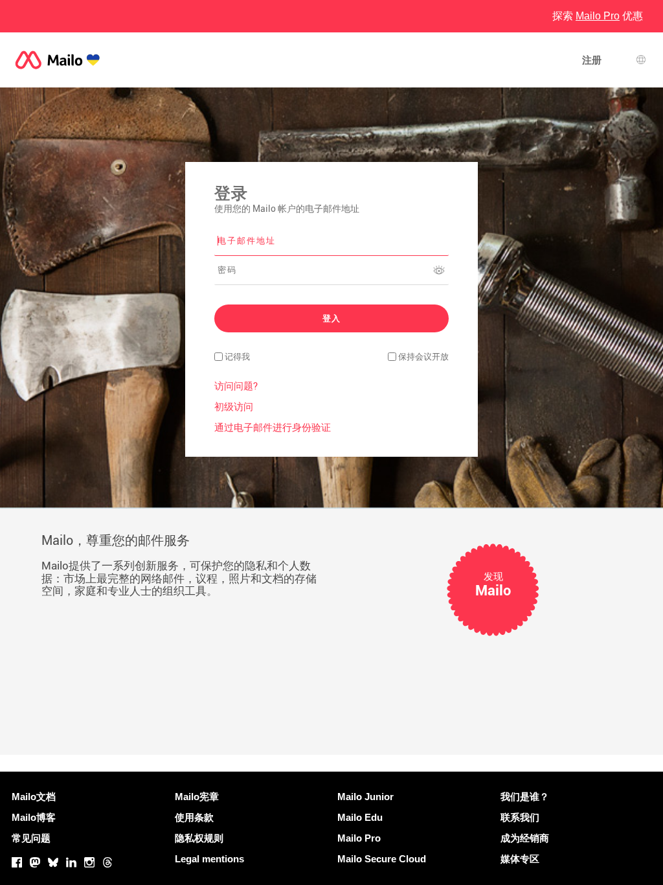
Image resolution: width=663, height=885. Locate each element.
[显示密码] (439, 270)
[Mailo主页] (58, 60)
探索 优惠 (597, 15)
